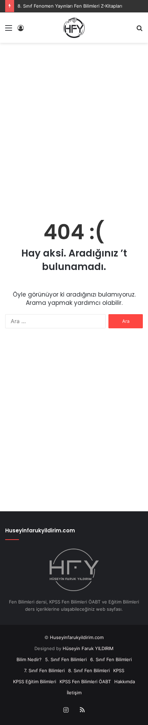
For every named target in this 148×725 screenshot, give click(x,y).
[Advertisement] (74, 124)
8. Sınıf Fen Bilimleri (89, 670)
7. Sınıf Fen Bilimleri (44, 670)
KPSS (118, 670)
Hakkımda (124, 681)
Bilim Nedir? (29, 659)
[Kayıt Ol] (20, 30)
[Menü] (8, 30)
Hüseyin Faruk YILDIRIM (88, 648)
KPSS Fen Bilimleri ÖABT (85, 681)
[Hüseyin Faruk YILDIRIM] (74, 27)
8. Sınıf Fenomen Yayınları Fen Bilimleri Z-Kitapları (70, 6)
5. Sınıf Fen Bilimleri (66, 659)
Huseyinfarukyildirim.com (77, 637)
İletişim (74, 692)
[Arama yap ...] (139, 30)
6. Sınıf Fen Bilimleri (111, 659)
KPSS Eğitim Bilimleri (34, 681)
